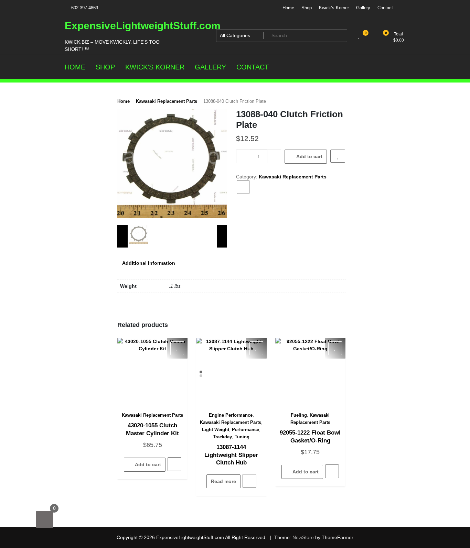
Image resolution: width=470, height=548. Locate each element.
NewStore (303, 537)
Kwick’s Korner (334, 7)
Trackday (222, 436)
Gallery (363, 7)
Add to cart (309, 156)
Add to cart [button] (148, 464)
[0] (44, 519)
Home (288, 7)
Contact (385, 7)
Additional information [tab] (148, 263)
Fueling (299, 415)
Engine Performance (231, 415)
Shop (306, 7)
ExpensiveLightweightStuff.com (143, 25)
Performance (245, 429)
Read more (223, 481)
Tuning (242, 436)
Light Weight (215, 429)
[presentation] (122, 236)
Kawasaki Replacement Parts (166, 101)
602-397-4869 (84, 7)
